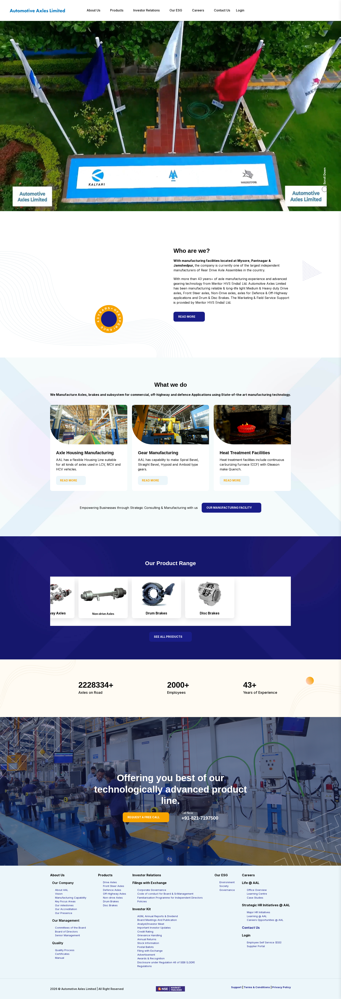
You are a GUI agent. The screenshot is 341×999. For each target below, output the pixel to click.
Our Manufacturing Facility (229, 507)
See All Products (168, 636)
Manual (59, 957)
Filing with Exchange (150, 950)
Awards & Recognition (151, 958)
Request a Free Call (143, 817)
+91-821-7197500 (200, 818)
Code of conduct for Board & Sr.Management (165, 893)
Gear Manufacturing (158, 452)
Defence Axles (112, 889)
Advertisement (146, 954)
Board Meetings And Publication (157, 919)
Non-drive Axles (113, 897)
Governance (227, 889)
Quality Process (64, 950)
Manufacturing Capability (70, 897)
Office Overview (257, 889)
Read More (186, 316)
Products (116, 10)
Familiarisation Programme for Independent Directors (170, 897)
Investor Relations (146, 10)
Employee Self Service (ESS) (264, 942)
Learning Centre (257, 893)
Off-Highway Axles (114, 893)
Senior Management (67, 935)
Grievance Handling (149, 935)
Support (236, 987)
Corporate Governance (151, 889)
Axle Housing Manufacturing (85, 452)
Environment (227, 882)
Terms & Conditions (257, 987)
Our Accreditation (66, 909)
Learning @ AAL (257, 916)
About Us (93, 10)
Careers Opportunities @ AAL (265, 919)
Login (240, 10)
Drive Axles (110, 882)
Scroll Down (324, 176)
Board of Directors (66, 931)
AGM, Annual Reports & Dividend (157, 916)
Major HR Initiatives (258, 912)
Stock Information (148, 943)
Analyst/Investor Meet (150, 923)
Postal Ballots (145, 946)
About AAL (61, 889)
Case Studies (255, 897)
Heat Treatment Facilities (245, 452)
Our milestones (64, 905)
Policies (142, 901)
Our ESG (176, 10)
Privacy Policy (281, 987)
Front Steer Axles (113, 886)
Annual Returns (146, 939)
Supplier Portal (256, 946)
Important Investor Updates (154, 927)
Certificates (62, 953)
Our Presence (63, 913)
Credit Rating (145, 931)
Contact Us (222, 10)
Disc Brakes (110, 905)
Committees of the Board (70, 927)
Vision (59, 893)
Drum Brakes (111, 901)
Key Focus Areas (65, 901)
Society (224, 886)
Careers (198, 10)
